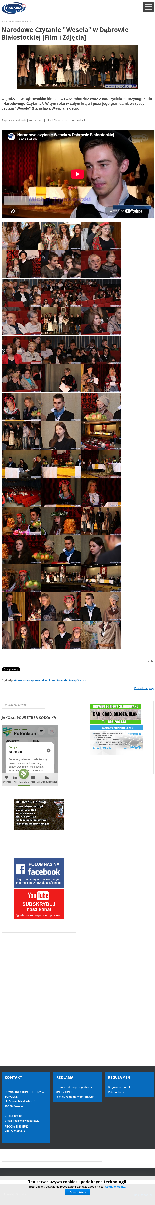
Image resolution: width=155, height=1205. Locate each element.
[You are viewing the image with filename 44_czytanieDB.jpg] (61, 578)
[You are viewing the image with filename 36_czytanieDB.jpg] (61, 492)
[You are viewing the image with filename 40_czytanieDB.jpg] (21, 549)
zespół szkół (78, 680)
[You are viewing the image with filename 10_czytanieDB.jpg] (21, 236)
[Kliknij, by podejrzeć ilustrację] (77, 67)
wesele (63, 680)
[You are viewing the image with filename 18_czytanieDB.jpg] (101, 293)
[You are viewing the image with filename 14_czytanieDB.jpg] (61, 264)
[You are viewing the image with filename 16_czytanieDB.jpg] (21, 293)
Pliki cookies (116, 1092)
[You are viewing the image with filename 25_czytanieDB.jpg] (61, 378)
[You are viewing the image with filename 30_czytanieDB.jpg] (61, 435)
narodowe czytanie (28, 680)
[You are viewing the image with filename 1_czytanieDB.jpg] (61, 321)
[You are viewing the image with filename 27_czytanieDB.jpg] (21, 407)
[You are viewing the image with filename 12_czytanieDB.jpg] (101, 236)
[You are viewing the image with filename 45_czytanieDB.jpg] (101, 578)
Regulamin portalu (119, 1087)
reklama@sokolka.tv (79, 1096)
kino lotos (49, 680)
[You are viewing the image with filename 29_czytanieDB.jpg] (101, 407)
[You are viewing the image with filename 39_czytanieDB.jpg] (61, 521)
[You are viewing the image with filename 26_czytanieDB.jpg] (101, 378)
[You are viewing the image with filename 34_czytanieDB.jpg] (101, 464)
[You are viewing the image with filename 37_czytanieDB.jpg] (101, 492)
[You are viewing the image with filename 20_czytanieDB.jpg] (101, 321)
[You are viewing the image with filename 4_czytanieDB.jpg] (21, 606)
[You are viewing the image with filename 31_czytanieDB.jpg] (101, 435)
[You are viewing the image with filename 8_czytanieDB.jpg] (61, 635)
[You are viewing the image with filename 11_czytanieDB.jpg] (61, 236)
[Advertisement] (38, 996)
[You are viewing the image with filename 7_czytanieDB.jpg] (21, 635)
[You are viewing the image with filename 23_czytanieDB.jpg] (101, 350)
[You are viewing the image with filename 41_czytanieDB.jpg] (61, 549)
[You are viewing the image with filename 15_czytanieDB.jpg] (101, 264)
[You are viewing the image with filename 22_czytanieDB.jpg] (61, 350)
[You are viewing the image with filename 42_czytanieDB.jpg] (101, 549)
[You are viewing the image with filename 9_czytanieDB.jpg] (101, 635)
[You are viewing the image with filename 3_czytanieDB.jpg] (101, 521)
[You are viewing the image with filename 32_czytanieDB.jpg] (21, 464)
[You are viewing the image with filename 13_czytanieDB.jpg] (21, 264)
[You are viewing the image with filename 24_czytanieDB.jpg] (21, 378)
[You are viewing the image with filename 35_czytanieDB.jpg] (21, 492)
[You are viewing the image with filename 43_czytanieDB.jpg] (21, 578)
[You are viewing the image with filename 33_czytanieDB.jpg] (61, 464)
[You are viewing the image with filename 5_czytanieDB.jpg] (61, 606)
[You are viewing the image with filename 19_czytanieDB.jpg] (21, 321)
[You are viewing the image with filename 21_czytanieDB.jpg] (21, 350)
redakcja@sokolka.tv (26, 1120)
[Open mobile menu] (148, 7)
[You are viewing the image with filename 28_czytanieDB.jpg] (61, 407)
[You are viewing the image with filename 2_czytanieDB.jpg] (21, 435)
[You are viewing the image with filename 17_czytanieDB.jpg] (61, 293)
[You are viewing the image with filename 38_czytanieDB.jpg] (21, 521)
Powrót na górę (144, 688)
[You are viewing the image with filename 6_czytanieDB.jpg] (101, 606)
